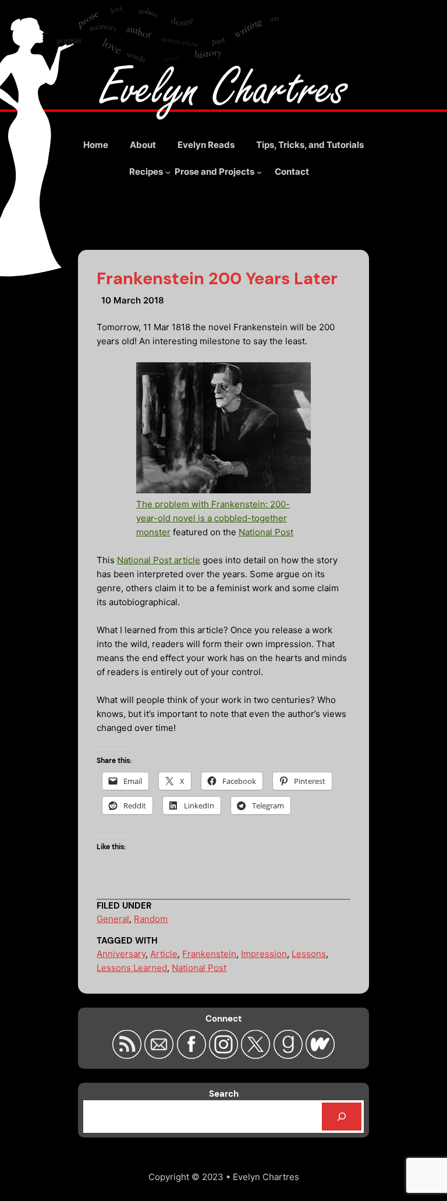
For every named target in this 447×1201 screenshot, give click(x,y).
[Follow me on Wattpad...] (320, 1055)
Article (164, 953)
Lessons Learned (132, 967)
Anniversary (121, 953)
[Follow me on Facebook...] (193, 1055)
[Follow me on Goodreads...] (289, 1055)
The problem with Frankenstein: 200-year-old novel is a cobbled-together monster (213, 518)
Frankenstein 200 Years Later (217, 279)
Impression (264, 953)
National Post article (158, 560)
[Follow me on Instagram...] (225, 1055)
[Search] (341, 1117)
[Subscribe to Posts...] (128, 1055)
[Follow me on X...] (257, 1055)
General (113, 918)
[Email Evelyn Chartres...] (160, 1055)
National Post (266, 532)
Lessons (309, 953)
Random (151, 918)
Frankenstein (209, 953)
